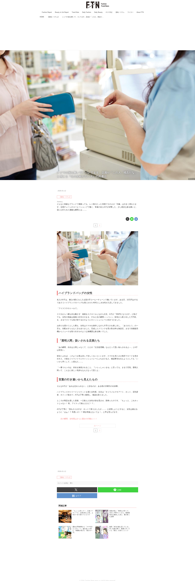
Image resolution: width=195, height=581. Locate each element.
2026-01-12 (62, 191)
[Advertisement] (97, 34)
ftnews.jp (191, 179)
